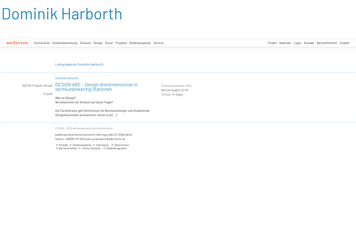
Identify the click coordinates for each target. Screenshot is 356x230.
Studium (85, 43)
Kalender (285, 43)
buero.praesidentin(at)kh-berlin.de (105, 139)
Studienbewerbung (64, 43)
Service (158, 43)
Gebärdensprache (116, 148)
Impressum (102, 145)
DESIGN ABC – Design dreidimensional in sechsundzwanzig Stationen (96, 87)
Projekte (121, 43)
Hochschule (41, 43)
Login (297, 43)
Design (98, 43)
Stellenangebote (140, 43)
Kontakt (309, 43)
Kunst (109, 43)
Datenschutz (121, 145)
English (344, 43)
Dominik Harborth (66, 78)
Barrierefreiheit (327, 43)
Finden (272, 43)
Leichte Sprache (91, 148)
